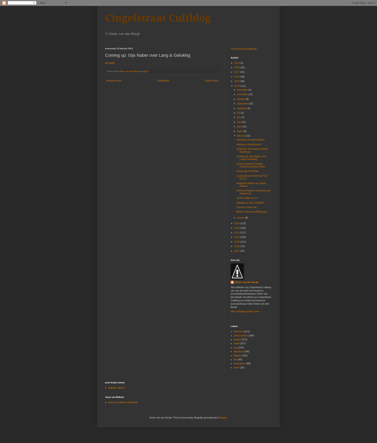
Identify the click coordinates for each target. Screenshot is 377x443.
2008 (237, 246)
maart (240, 131)
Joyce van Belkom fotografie (123, 402)
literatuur (238, 351)
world (237, 343)
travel (237, 367)
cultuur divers (241, 335)
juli (239, 112)
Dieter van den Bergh (246, 282)
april (239, 126)
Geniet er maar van (247, 207)
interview (238, 331)
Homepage (163, 80)
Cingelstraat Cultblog (158, 18)
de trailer (110, 62)
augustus (242, 108)
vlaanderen (240, 363)
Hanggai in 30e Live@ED (250, 202)
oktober (241, 99)
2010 (237, 237)
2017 (237, 72)
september (243, 103)
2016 (237, 76)
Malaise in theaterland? (249, 144)
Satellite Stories (116, 387)
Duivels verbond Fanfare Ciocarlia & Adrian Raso (251, 165)
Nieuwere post (114, 80)
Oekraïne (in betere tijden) (250, 139)
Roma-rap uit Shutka (248, 171)
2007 (237, 251)
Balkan (237, 355)
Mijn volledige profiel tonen (245, 311)
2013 (237, 223)
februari (241, 135)
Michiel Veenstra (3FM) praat (252, 211)
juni (239, 117)
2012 (237, 228)
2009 (237, 241)
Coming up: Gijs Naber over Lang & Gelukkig (251, 158)
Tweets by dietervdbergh (244, 48)
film (235, 359)
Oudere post (211, 80)
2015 (237, 81)
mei (239, 122)
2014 (237, 86)
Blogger (223, 417)
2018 (237, 67)
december (242, 90)
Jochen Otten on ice (247, 198)
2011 (237, 232)
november (242, 94)
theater (237, 339)
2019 (237, 63)
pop (236, 347)
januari (241, 217)
